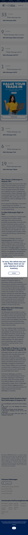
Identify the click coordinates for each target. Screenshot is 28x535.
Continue (14, 273)
